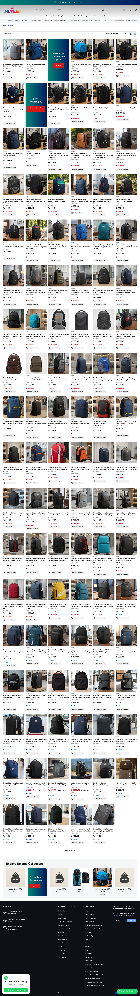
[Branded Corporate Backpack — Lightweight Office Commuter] (58, 724)
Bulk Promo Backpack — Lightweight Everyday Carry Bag (80, 423)
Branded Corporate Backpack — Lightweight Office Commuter (58, 740)
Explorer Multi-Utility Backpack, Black (103, 109)
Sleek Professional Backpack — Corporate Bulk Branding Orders (103, 201)
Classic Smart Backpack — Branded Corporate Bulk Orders (81, 200)
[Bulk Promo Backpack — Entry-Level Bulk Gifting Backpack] (58, 544)
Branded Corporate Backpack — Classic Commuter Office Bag (36, 784)
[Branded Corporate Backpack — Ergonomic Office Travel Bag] (81, 681)
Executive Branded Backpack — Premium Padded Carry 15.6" (126, 651)
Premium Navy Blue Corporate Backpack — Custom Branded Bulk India (13, 109)
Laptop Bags (23, 20)
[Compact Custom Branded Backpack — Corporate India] (81, 319)
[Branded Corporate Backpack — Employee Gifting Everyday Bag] (126, 452)
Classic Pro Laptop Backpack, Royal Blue (35, 65)
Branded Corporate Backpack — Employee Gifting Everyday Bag (126, 468)
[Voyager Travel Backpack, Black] (126, 49)
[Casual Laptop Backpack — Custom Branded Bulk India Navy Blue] (58, 184)
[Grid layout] (134, 33)
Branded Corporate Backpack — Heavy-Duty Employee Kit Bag (103, 830)
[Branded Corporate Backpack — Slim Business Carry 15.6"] (13, 724)
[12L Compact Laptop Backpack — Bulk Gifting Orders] (36, 814)
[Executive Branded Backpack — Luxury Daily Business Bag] (36, 681)
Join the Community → (17, 990)
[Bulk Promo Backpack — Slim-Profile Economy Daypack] (58, 589)
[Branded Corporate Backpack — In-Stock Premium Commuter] (36, 724)
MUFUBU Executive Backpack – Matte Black (81, 109)
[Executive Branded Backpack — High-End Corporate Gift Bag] (81, 635)
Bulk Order (88, 953)
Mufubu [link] (81, 889)
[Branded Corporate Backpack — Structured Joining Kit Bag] (81, 724)
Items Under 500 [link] (15, 889)
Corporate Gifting (90, 918)
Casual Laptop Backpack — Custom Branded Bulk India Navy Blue (57, 201)
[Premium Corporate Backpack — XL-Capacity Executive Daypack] (126, 544)
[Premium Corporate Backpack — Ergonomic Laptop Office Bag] (81, 544)
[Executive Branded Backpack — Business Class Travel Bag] (58, 768)
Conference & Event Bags (93, 978)
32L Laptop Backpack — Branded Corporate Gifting (57, 830)
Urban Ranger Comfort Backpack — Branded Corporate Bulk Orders (36, 246)
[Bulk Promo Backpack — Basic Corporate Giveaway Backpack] (126, 768)
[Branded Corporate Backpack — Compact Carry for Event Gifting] (36, 589)
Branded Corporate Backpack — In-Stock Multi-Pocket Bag (126, 696)
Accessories (61, 950)
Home (4, 25)
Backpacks (10, 20)
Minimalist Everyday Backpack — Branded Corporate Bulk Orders (103, 246)
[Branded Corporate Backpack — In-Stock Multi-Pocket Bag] (126, 681)
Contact (10, 921)
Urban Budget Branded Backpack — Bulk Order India (35, 335)
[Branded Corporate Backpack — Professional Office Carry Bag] (81, 498)
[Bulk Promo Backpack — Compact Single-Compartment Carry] (103, 768)
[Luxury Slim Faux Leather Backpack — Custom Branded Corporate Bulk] (81, 139)
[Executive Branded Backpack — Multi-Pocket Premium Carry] (81, 768)
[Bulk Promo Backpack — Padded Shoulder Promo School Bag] (36, 452)
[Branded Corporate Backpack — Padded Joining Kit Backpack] (103, 681)
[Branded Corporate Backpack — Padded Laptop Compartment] (81, 363)
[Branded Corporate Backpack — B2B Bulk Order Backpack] (13, 681)
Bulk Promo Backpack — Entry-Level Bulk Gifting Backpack (58, 559)
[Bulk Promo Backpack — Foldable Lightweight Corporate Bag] (81, 452)
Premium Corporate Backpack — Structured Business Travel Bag (103, 560)
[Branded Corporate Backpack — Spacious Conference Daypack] (13, 544)
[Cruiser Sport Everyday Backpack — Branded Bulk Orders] (126, 184)
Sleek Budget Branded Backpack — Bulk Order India (12, 379)
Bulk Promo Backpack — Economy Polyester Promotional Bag (101, 423)
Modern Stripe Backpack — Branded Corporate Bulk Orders (13, 246)
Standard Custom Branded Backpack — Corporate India (12, 335)
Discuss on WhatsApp (128, 991)
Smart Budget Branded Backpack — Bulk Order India (125, 335)
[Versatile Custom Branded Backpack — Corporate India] (103, 319)
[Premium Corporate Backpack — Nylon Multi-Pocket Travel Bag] (36, 498)
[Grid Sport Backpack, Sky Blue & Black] (81, 49)
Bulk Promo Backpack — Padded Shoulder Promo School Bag (36, 469)
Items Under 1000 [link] (59, 889)
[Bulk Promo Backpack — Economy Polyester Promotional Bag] (103, 407)
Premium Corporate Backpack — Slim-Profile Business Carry (81, 605)
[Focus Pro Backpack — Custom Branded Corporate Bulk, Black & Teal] (58, 93)
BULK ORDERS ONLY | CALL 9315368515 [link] (71, 2)
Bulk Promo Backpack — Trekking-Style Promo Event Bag (57, 423)
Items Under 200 (63, 943)
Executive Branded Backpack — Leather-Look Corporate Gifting (103, 468)
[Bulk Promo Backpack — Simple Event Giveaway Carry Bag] (126, 407)
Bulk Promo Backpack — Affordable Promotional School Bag (36, 423)
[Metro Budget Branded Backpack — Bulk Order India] (126, 275)
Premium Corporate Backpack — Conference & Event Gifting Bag (13, 606)
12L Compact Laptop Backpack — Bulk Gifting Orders (36, 830)
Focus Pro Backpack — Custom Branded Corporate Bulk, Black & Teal (58, 109)
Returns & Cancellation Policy (94, 964)
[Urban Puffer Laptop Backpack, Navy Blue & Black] (13, 139)
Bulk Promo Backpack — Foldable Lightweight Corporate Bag (81, 469)
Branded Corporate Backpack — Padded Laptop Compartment (81, 379)
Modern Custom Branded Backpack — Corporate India (57, 379)
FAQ (86, 950)
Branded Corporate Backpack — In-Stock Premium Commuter (36, 740)
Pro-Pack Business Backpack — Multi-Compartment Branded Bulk (81, 246)
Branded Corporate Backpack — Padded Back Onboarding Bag (103, 740)
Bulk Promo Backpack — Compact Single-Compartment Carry (103, 785)
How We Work (89, 914)
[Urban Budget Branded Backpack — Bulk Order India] (36, 319)
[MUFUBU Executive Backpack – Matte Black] (81, 93)
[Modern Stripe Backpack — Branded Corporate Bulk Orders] (13, 230)
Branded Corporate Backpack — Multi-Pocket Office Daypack (13, 422)
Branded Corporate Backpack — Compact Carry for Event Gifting (36, 606)
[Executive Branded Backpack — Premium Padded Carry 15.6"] (126, 635)
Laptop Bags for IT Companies (94, 975)
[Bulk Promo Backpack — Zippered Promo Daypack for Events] (13, 452)
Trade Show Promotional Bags (94, 985)
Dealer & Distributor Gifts (93, 929)
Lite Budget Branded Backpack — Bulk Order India (58, 291)
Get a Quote (62, 957)
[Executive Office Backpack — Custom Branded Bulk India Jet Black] (126, 139)
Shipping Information (91, 971)
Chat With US (12, 929)
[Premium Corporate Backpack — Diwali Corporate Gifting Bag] (36, 635)
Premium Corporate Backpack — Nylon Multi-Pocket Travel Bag (35, 515)
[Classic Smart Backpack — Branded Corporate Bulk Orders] (81, 184)
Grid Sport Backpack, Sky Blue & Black (81, 65)
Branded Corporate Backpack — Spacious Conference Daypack (13, 559)
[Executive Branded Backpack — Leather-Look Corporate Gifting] (103, 452)
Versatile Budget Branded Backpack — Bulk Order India (12, 291)
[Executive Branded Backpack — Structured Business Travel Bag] (58, 635)
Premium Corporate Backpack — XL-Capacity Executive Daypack (126, 560)
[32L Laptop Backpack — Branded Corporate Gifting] (58, 814)
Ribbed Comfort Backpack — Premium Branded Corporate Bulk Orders (57, 246)
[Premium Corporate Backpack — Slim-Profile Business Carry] (81, 589)
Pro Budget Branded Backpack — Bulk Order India (103, 291)
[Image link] (15, 882)
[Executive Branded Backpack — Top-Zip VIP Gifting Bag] (103, 635)
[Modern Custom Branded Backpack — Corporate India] (58, 363)
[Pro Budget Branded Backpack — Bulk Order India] (103, 275)
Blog (86, 943)
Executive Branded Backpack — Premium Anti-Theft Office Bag (103, 605)
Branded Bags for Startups (93, 982)
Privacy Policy (89, 961)
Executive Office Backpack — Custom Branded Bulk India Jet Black (126, 155)
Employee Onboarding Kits (93, 925)
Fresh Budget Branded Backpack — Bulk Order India (35, 379)
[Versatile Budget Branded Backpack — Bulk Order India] (13, 275)
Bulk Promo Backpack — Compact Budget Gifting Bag (102, 379)
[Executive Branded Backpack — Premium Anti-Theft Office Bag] (103, 589)
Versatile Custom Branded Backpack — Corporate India (102, 335)
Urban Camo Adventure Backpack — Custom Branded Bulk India (58, 155)
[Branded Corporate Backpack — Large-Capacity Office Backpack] (13, 768)
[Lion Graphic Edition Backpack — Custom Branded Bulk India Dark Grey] (13, 184)
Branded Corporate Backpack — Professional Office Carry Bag (81, 514)
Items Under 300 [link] (124, 889)
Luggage (60, 946)
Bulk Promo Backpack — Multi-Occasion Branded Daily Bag (58, 468)
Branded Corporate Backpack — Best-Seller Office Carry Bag (13, 830)
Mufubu (62, 993)
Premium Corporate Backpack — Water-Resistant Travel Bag (35, 559)
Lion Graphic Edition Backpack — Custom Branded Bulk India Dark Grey (13, 201)
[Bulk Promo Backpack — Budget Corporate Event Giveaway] (13, 498)
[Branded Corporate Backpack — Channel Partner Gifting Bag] (103, 498)
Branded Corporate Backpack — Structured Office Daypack (13, 65)
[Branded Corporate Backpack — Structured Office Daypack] (13, 49)
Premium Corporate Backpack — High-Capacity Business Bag (126, 379)
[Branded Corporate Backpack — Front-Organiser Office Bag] (126, 724)
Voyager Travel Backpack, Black (126, 64)
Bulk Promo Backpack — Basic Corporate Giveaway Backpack (126, 784)
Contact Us (88, 957)
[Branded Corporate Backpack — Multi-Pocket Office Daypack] (13, 407)
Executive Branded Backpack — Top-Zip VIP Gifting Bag (103, 651)
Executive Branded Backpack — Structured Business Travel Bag (58, 651)
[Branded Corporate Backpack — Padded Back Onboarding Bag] (103, 724)
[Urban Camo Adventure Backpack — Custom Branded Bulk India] (58, 139)
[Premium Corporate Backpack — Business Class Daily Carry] (126, 498)
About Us (88, 911)
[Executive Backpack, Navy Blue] (126, 93)
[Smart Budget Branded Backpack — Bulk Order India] (126, 319)
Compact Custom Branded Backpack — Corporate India (80, 335)
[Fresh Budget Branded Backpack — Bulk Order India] (36, 363)
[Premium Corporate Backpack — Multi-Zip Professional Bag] (126, 589)
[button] (135, 10)
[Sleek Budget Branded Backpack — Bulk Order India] (13, 363)
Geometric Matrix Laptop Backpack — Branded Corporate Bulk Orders (126, 246)
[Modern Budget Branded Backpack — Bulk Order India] (36, 275)
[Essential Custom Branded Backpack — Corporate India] (81, 275)
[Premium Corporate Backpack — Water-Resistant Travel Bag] (36, 544)
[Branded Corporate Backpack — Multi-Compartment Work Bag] (81, 814)
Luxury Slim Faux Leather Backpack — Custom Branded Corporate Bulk (80, 155)
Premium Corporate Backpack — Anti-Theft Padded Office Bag (58, 514)
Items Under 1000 (75, 20)
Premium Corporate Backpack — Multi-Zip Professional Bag (126, 605)
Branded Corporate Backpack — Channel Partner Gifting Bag (103, 514)
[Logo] (12, 10)
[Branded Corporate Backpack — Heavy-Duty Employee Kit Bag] (103, 814)
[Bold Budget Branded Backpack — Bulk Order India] (58, 319)
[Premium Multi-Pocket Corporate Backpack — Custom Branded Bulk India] (103, 139)
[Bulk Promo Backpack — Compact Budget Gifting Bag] (103, 363)
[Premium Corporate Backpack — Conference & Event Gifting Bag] (13, 589)
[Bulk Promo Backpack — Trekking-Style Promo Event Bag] (58, 407)
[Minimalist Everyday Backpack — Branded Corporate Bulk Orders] (103, 230)
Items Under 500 (87, 20)
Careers (87, 946)
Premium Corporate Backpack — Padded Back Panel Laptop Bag (13, 652)
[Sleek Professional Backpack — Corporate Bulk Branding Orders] (103, 184)
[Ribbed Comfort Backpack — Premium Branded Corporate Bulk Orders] (58, 230)
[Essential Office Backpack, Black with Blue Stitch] (103, 49)
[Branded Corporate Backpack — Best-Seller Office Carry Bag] (13, 814)
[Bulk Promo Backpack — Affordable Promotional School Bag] (36, 407)
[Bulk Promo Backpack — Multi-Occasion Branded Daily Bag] (58, 452)
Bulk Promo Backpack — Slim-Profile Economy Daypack (58, 605)
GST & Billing (89, 936)
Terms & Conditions (91, 968)
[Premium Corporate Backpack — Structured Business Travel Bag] (103, 544)
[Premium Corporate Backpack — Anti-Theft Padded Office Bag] (58, 498)
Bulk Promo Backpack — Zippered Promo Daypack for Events (12, 469)
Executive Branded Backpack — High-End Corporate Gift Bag (81, 651)
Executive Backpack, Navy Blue (126, 108)
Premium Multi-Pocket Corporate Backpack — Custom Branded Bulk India (103, 155)
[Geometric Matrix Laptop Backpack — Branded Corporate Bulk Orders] (126, 230)
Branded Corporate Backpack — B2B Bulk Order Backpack (13, 696)
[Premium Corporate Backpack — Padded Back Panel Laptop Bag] (13, 635)
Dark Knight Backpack (33, 153)
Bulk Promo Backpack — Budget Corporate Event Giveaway (13, 514)
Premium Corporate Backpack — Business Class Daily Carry (126, 514)
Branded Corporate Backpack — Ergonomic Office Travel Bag (81, 696)
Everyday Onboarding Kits (61, 20)
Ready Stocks (89, 921)
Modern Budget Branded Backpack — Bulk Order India (35, 291)
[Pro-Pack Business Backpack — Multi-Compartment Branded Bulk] (81, 230)
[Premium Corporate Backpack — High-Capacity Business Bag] (126, 363)
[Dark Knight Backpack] (36, 139)
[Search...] (102, 9)
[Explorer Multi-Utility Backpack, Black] (103, 93)
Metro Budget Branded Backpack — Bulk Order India (125, 291)
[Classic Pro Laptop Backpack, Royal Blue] (36, 49)
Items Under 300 (98, 20)
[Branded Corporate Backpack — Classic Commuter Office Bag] (36, 768)
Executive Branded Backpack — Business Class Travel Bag (58, 784)
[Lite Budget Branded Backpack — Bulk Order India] (58, 275)
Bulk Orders (61, 953)
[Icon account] (131, 10)
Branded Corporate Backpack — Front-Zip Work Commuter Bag (58, 696)
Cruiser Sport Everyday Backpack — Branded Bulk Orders (124, 201)
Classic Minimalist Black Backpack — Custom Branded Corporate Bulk (35, 201)
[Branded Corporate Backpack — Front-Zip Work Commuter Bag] (58, 681)
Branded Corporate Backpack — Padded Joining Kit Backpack (103, 696)
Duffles (16, 20)
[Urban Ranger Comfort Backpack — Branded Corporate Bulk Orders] (36, 230)
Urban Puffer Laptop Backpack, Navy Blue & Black (13, 154)
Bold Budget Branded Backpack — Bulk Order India (58, 335)
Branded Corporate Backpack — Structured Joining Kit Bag (81, 740)
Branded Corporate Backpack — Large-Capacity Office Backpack (13, 785)
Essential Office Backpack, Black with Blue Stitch (102, 65)
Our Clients (88, 932)
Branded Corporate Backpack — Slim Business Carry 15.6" (13, 740)
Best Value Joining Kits (35, 20)
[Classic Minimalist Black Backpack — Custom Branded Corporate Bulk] (36, 184)
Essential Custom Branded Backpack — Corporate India (80, 291)
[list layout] (131, 33)
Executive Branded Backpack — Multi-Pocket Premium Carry (81, 784)
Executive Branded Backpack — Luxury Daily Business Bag (36, 696)
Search (87, 939)
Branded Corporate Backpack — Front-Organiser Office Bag (126, 740)
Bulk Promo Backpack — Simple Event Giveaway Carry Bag (126, 422)
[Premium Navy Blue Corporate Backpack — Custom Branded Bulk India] (13, 93)
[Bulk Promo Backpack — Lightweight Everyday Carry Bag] (81, 407)
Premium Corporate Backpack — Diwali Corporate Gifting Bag (36, 651)
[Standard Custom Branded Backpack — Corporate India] (13, 319)
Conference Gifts (47, 20)
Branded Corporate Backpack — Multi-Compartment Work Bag (81, 830)
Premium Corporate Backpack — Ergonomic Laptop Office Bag (81, 559)
